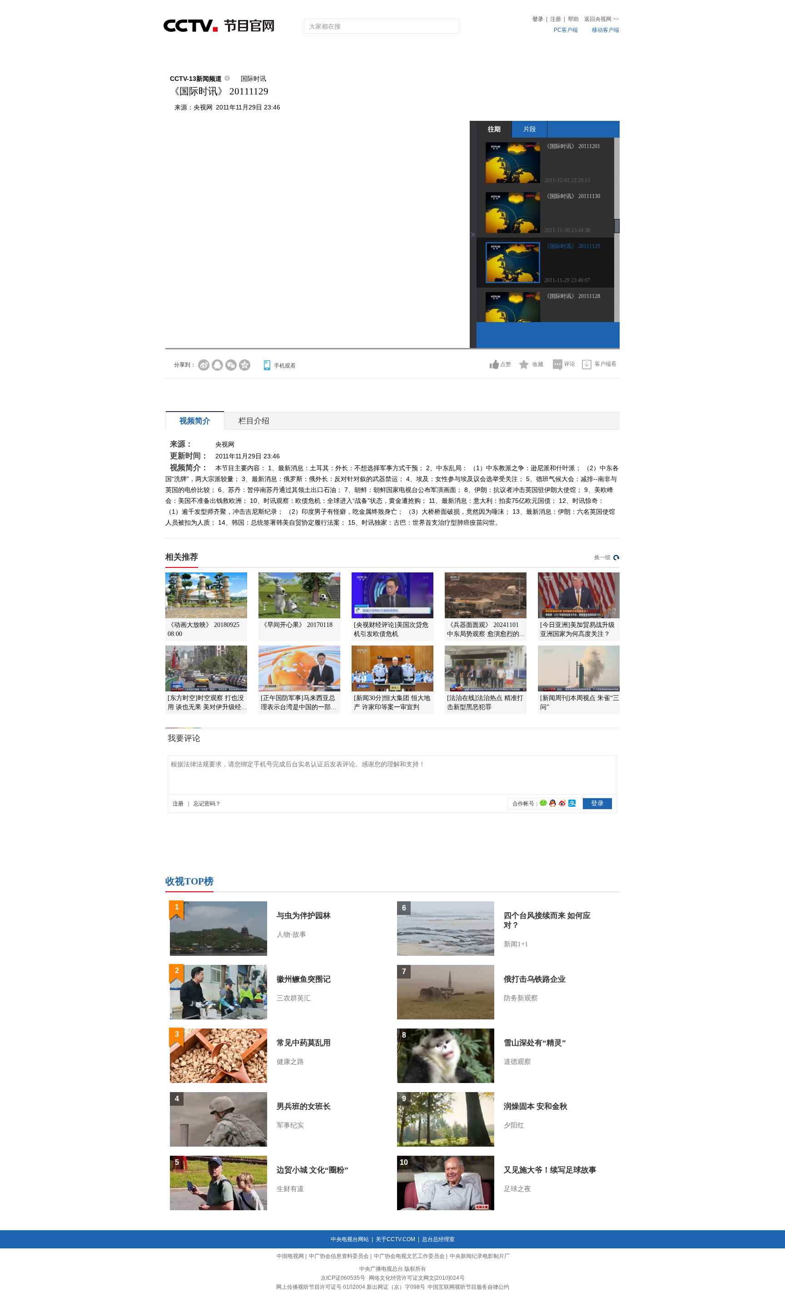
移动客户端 (605, 30)
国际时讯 (253, 78)
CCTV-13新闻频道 (196, 78)
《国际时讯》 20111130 (572, 196)
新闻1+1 (516, 944)
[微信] (231, 365)
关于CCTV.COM (395, 1239)
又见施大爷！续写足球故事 (550, 1170)
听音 (493, 55)
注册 (555, 19)
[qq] (217, 365)
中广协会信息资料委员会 (339, 1256)
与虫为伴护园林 (304, 915)
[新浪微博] (203, 365)
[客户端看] (586, 364)
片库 (413, 55)
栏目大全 (362, 55)
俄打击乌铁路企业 (535, 979)
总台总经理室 (438, 1239)
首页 (180, 55)
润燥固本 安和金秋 (535, 1106)
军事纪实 (290, 1125)
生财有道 (290, 1189)
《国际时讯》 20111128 (572, 296)
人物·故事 (291, 934)
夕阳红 (514, 1125)
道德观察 (517, 1061)
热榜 (529, 55)
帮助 (573, 19)
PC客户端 (566, 30)
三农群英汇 (294, 998)
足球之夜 (517, 1189)
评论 (569, 364)
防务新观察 (521, 998)
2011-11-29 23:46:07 (567, 280)
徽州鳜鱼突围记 (304, 979)
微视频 (570, 55)
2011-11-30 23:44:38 (567, 230)
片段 (529, 129)
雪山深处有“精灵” (535, 1043)
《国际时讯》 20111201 (572, 146)
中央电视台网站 (350, 1239)
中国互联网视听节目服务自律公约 (468, 1287)
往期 (494, 129)
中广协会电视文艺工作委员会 (409, 1256)
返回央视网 (601, 19)
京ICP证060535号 (343, 1278)
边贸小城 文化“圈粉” (312, 1170)
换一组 (602, 557)
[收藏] (524, 364)
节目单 (257, 55)
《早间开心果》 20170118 (297, 624)
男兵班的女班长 (304, 1106)
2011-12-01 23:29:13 (567, 180)
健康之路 (290, 1061)
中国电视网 (290, 1256)
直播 (216, 55)
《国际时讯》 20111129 (572, 246)
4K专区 (451, 55)
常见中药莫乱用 (304, 1043)
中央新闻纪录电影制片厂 (480, 1256)
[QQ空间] (244, 365)
